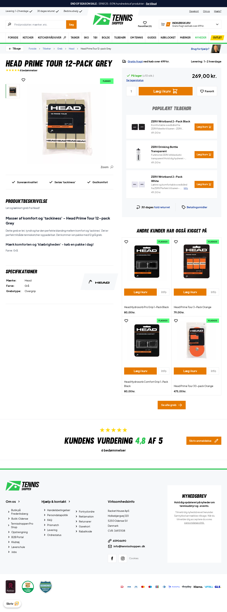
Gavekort (194, 11)
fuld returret (162, 207)
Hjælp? (217, 11)
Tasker (75, 37)
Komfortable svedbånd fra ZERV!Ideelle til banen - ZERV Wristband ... (166, 127)
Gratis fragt (135, 61)
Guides (151, 37)
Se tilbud (151, 3)
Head (71, 48)
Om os (206, 11)
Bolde (106, 37)
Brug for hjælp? (200, 48)
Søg (71, 24)
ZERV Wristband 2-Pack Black (170, 121)
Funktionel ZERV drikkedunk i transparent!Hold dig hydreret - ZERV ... (168, 156)
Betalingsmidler (197, 207)
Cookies (134, 558)
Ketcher (28, 37)
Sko (86, 37)
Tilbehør (120, 37)
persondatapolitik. (194, 522)
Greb (59, 48)
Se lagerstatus (134, 80)
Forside (13, 37)
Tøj (95, 37)
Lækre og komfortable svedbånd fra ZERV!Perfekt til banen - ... (169, 186)
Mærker (185, 37)
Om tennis (136, 37)
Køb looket (168, 37)
